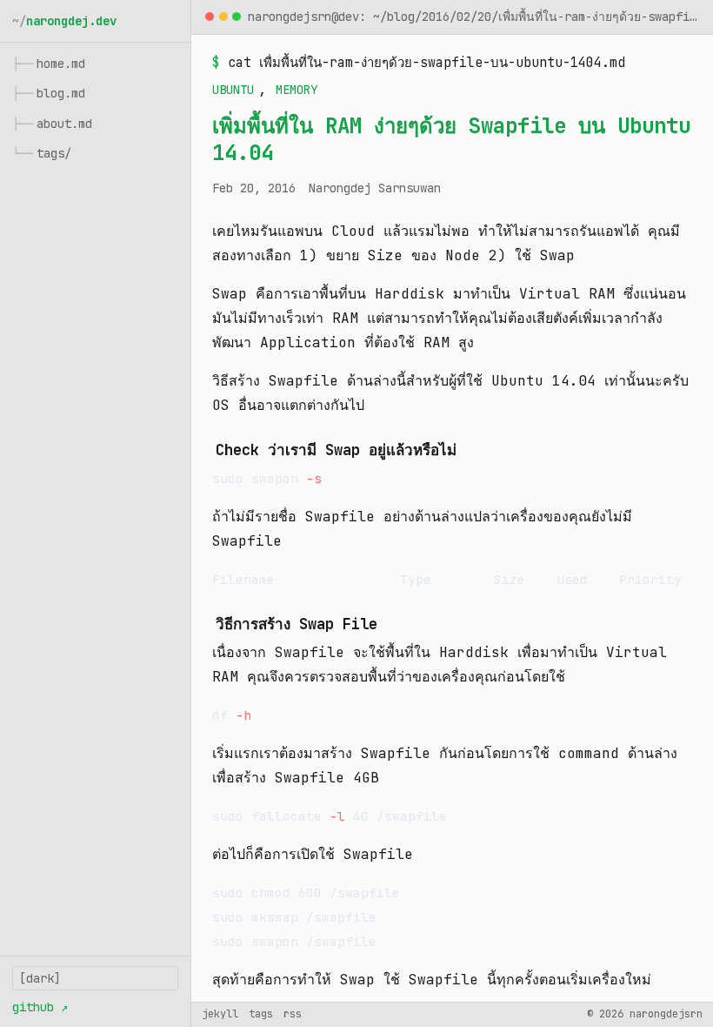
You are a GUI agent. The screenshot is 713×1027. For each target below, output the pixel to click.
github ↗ (40, 1007)
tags (261, 1014)
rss (292, 1014)
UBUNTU (233, 89)
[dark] (40, 978)
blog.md (48, 93)
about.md (52, 123)
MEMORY (296, 89)
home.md (48, 63)
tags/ (41, 153)
